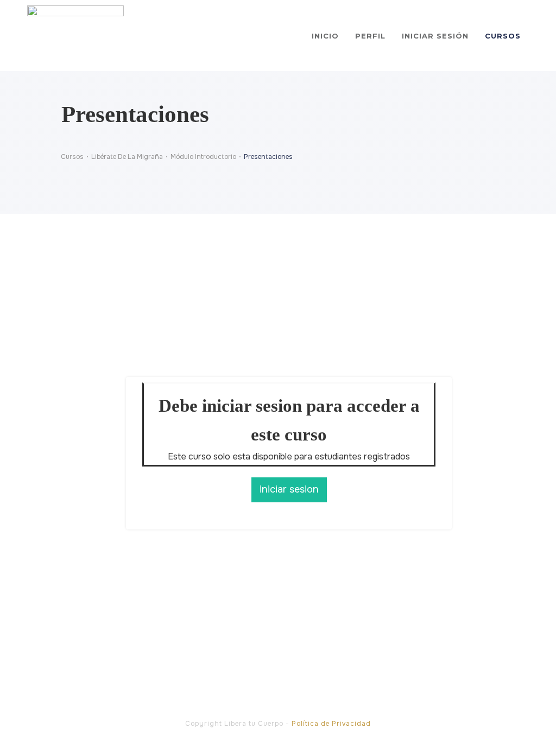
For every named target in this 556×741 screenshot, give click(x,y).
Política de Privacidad (331, 723)
